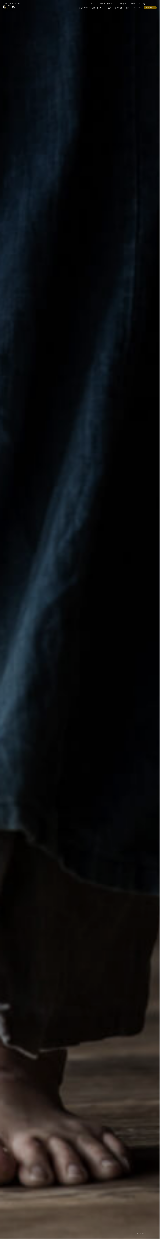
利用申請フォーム (135, 4)
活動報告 (95, 8)
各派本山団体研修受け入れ (107, 4)
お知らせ (92, 4)
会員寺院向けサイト (150, 8)
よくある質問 (122, 4)
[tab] (137, 1233)
